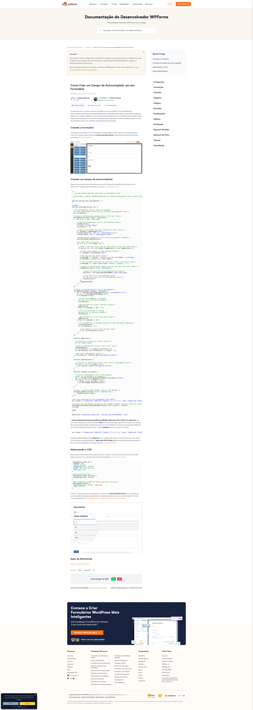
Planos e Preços (167, 661)
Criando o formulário (161, 59)
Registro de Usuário (121, 677)
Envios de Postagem (121, 666)
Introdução (158, 87)
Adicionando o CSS (160, 67)
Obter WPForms (183, 4)
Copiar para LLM (95, 105)
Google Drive (142, 667)
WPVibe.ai (165, 664)
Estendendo (158, 145)
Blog (68, 669)
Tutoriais (157, 92)
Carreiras (70, 656)
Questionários (119, 680)
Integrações (124, 4)
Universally (165, 675)
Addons (156, 119)
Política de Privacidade (88, 697)
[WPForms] (69, 4)
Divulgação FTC (72, 672)
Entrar (170, 4)
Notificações (159, 114)
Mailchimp (141, 656)
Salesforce (141, 661)
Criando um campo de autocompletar (167, 63)
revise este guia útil (85, 137)
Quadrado (141, 681)
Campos (88, 47)
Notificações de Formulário (100, 676)
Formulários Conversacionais (100, 663)
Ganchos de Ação (161, 129)
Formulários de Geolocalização (101, 684)
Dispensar (143, 52)
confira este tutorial (112, 187)
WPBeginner (166, 667)
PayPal (140, 678)
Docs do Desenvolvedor (75, 47)
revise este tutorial (109, 443)
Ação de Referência (160, 71)
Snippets (157, 98)
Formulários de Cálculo (98, 681)
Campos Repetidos (121, 660)
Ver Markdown (111, 105)
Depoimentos (138, 4)
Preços (114, 4)
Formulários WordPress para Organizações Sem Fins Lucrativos (170, 679)
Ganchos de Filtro (161, 135)
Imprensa (70, 664)
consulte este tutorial (118, 457)
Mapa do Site (100, 697)
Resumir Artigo (79, 105)
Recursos (92, 4)
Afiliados (70, 667)
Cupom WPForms (110, 697)
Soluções (104, 4)
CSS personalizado (89, 70)
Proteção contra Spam (122, 671)
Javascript (87, 570)
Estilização (158, 124)
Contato (70, 661)
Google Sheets (143, 658)
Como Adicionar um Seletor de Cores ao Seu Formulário (105, 498)
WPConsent (166, 672)
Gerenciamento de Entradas (100, 670)
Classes (156, 140)
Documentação (167, 658)
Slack (140, 669)
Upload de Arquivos (97, 679)
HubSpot (141, 664)
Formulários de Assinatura (123, 668)
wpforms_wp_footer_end (79, 564)
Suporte (165, 656)
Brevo (140, 672)
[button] (113, 579)
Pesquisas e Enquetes (122, 674)
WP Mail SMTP (166, 669)
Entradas (157, 108)
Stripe (140, 675)
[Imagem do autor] (72, 99)
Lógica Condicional (97, 660)
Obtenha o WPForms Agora (85, 633)
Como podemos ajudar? (99, 588)
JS (94, 570)
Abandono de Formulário (99, 673)
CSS (79, 570)
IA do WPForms (120, 682)
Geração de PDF (120, 663)
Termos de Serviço (74, 697)
